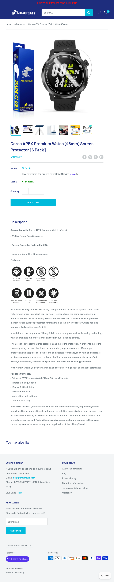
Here (20, 492)
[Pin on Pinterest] (90, 157)
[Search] (89, 12)
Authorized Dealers (72, 468)
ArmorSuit (16, 157)
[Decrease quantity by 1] (25, 191)
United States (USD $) (17, 545)
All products (19, 24)
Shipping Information (73, 482)
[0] (105, 12)
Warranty (67, 492)
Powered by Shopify (15, 572)
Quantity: (15, 191)
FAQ (64, 473)
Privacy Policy (69, 478)
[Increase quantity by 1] (41, 191)
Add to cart (33, 202)
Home (8, 24)
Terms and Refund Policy (75, 487)
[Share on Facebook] (84, 157)
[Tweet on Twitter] (96, 157)
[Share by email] (101, 157)
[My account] (99, 12)
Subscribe (15, 530)
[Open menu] (7, 13)
